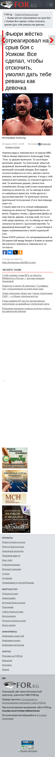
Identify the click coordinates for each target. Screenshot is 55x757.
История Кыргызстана (13, 603)
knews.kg (45, 144)
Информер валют (11, 640)
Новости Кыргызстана (26, 14)
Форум (5, 669)
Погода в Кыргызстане (14, 621)
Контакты (7, 665)
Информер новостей (13, 636)
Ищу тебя (7, 560)
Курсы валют (9, 625)
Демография (9, 598)
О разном (7, 578)
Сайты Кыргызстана (12, 612)
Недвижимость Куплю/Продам (18, 583)
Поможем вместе (11, 556)
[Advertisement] (27, 343)
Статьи (5, 574)
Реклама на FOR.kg (12, 656)
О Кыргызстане (10, 594)
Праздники (7, 607)
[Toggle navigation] (51, 4)
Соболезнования (11, 565)
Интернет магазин (11, 569)
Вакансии (7, 660)
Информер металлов (13, 645)
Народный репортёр (13, 551)
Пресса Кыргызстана (13, 547)
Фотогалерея (9, 616)
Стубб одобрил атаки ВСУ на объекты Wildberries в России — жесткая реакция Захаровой (23, 278)
